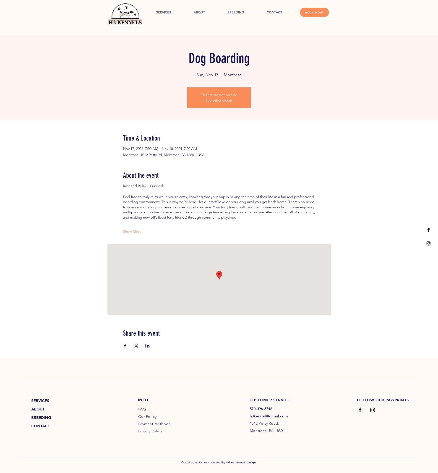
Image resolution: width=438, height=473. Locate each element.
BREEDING (41, 417)
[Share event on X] (136, 346)
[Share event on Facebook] (125, 346)
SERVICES (40, 400)
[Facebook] (428, 230)
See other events (219, 100)
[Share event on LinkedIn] (147, 346)
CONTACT (40, 426)
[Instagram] (428, 243)
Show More (132, 231)
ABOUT (38, 409)
